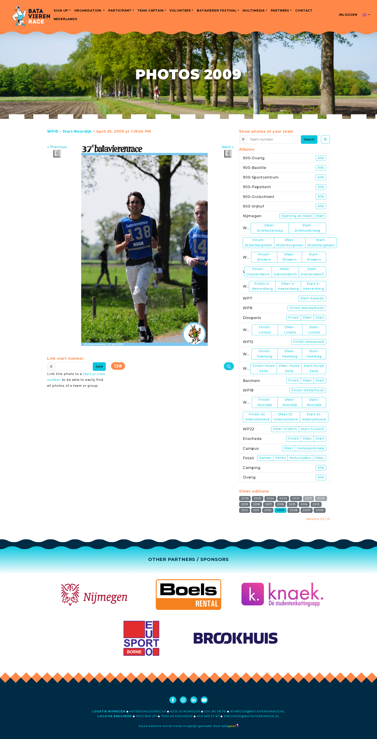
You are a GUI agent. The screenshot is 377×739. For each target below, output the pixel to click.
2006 (320, 510)
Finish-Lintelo (265, 329)
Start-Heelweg (314, 353)
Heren (280, 458)
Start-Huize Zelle (314, 368)
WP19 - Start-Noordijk (69, 131)
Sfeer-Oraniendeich (285, 271)
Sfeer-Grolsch (285, 429)
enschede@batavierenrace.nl (251, 716)
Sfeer (307, 317)
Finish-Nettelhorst (307, 390)
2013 (316, 504)
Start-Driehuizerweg (307, 227)
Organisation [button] (88, 10)
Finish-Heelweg (264, 353)
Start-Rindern (314, 257)
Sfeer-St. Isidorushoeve (285, 417)
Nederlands (65, 19)
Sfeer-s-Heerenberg (288, 286)
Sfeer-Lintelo (290, 329)
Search (309, 139)
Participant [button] (119, 10)
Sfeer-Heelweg (290, 353)
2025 (257, 498)
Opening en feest (296, 216)
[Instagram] (183, 699)
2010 (267, 510)
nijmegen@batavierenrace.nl (257, 711)
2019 (244, 504)
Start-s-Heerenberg (313, 286)
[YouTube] (204, 699)
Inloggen (348, 14)
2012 (244, 510)
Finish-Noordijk (264, 402)
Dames (265, 458)
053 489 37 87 (208, 716)
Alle (321, 158)
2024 (270, 498)
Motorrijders (300, 458)
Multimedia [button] (254, 10)
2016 (280, 504)
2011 (256, 510)
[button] (366, 14)
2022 (296, 498)
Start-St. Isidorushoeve (314, 417)
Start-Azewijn (312, 298)
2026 (245, 498)
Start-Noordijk (314, 402)
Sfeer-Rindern (290, 257)
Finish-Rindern (264, 257)
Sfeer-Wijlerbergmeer (289, 242)
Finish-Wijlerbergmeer (258, 242)
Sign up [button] (61, 10)
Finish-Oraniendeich (258, 271)
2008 (294, 510)
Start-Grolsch (312, 429)
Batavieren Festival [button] (216, 10)
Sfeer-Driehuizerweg (270, 227)
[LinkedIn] (193, 699)
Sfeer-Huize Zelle (289, 368)
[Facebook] (172, 699)
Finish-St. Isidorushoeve (257, 417)
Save (99, 366)
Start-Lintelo (314, 329)
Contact (303, 10)
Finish (293, 317)
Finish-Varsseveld (308, 342)
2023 (283, 498)
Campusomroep (310, 448)
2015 (292, 504)
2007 (307, 510)
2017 (268, 504)
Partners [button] (280, 10)
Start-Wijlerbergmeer (321, 242)
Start (320, 216)
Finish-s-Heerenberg (262, 286)
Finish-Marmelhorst (307, 308)
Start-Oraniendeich (312, 271)
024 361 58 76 (215, 711)
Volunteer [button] (180, 10)
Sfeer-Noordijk (290, 402)
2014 (304, 504)
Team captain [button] (150, 10)
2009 (280, 510)
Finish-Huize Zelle (263, 368)
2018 (256, 504)
